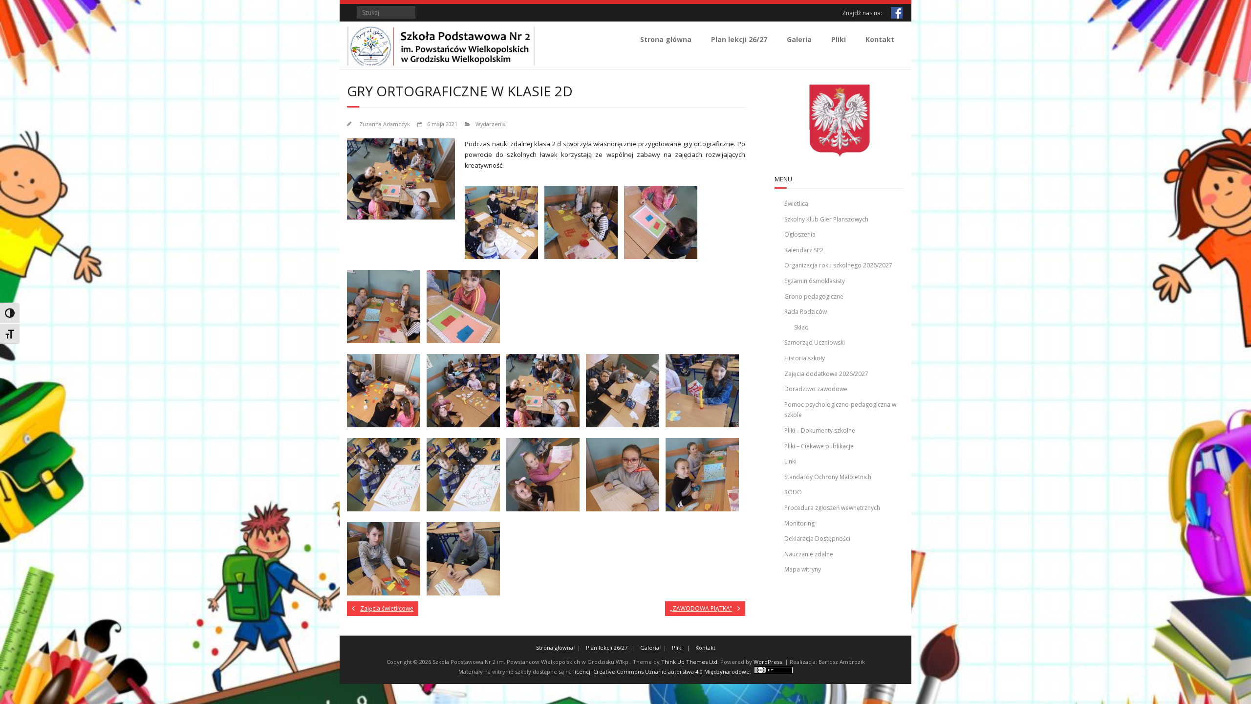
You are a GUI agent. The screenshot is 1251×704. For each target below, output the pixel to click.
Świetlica (796, 203)
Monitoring (799, 523)
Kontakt (879, 39)
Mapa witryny (802, 569)
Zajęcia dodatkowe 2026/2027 (826, 374)
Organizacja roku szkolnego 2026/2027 (838, 265)
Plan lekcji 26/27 (739, 39)
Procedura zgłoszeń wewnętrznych (832, 508)
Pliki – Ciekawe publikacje (819, 446)
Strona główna (665, 39)
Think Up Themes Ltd (689, 661)
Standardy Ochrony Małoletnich (827, 477)
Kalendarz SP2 (803, 250)
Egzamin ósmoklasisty (814, 281)
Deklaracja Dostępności (817, 538)
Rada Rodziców (805, 312)
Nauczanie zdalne (808, 554)
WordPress (768, 661)
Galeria (799, 39)
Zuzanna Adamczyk (384, 124)
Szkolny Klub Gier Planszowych (826, 219)
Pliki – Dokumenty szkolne (819, 430)
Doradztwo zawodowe (815, 389)
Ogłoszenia (800, 234)
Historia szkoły (804, 358)
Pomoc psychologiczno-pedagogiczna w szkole (840, 409)
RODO (793, 492)
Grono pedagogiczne (813, 296)
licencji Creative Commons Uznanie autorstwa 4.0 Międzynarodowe (661, 671)
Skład (801, 327)
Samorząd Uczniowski (814, 342)
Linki (790, 461)
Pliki (838, 39)
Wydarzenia (490, 124)
